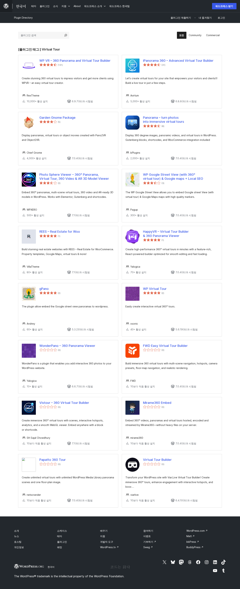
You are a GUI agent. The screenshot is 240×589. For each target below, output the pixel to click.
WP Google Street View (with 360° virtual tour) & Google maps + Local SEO (173, 176)
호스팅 (17, 541)
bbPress (192, 541)
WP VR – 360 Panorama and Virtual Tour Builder (75, 60)
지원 (102, 536)
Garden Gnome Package (57, 117)
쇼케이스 (62, 530)
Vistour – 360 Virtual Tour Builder (64, 403)
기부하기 (149, 541)
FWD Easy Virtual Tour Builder (165, 346)
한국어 (51, 567)
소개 (16, 530)
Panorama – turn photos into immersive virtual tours (163, 119)
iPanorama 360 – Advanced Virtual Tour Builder (178, 60)
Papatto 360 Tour (52, 460)
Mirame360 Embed (157, 403)
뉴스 (16, 536)
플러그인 (62, 541)
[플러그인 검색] (65, 35)
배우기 (104, 530)
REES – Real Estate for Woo (59, 231)
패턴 (59, 547)
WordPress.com (197, 530)
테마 (59, 536)
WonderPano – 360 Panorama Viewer (67, 346)
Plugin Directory (23, 17)
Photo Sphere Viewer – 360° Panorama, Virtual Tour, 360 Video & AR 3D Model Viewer (74, 176)
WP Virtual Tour (155, 289)
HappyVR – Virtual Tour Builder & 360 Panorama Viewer (166, 233)
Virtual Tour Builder (157, 460)
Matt (190, 536)
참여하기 (148, 530)
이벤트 (147, 536)
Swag (148, 547)
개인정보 (19, 547)
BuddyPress (194, 547)
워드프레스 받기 (224, 6)
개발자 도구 (106, 541)
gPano (44, 289)
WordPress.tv (109, 547)
